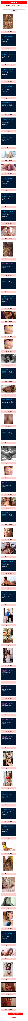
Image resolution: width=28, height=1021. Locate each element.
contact (14, 1017)
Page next (15, 1014)
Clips (20, 5)
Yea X (14, 2)
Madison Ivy (8, 31)
